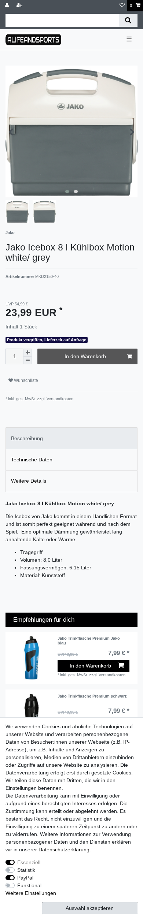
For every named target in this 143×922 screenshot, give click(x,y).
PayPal (25, 878)
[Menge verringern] (27, 360)
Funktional (29, 885)
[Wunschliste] (122, 5)
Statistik (26, 870)
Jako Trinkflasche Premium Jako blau (89, 640)
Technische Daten (31, 459)
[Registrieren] (20, 5)
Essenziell (28, 862)
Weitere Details (28, 481)
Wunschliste (25, 380)
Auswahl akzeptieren (90, 908)
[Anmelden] (8, 5)
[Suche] (128, 20)
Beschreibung (27, 438)
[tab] (72, 438)
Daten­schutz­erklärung (63, 849)
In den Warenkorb (85, 356)
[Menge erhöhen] (27, 353)
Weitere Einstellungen (31, 893)
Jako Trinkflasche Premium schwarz (92, 696)
